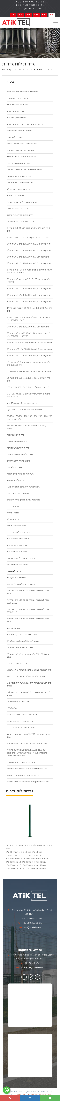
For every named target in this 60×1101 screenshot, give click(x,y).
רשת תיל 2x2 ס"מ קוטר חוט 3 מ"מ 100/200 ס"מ (28, 256)
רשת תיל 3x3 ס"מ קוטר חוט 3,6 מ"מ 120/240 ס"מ (29, 288)
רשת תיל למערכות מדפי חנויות (20, 473)
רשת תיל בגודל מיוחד (16, 195)
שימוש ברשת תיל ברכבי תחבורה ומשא (23, 486)
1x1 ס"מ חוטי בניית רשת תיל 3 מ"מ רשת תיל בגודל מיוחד (29, 684)
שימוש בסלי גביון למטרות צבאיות (21, 558)
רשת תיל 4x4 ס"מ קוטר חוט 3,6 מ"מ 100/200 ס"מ (29, 301)
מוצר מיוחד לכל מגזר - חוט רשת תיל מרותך (25, 124)
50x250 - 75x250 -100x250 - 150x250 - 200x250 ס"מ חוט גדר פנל (29, 417)
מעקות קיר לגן (13, 519)
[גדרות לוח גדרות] (16, 22)
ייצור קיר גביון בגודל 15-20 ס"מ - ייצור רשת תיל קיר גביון (29, 735)
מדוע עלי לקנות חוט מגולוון (18, 189)
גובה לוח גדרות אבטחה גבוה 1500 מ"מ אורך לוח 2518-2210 (28, 592)
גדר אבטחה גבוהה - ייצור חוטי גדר (22, 156)
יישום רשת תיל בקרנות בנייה (19, 532)
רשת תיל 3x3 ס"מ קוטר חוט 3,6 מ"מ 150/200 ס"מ (29, 295)
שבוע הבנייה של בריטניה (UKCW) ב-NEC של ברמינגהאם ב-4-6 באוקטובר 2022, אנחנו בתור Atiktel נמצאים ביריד (27, 753)
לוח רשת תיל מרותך (15, 111)
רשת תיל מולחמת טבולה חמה (20, 647)
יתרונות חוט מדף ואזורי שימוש (20, 215)
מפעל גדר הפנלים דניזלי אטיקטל (21, 584)
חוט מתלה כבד (13, 628)
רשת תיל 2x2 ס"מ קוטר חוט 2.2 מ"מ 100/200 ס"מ (29, 244)
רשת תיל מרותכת (14, 137)
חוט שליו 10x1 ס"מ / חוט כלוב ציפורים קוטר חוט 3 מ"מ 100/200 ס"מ (28, 363)
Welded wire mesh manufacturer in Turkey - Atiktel (27, 427)
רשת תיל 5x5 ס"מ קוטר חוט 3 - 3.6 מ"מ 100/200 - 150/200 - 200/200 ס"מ (29, 335)
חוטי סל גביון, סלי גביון (16, 117)
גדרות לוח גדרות (14, 571)
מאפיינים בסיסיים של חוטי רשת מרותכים (24, 169)
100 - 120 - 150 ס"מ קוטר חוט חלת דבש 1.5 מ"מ (28, 387)
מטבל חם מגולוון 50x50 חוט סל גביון (23, 641)
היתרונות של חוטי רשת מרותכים (21, 150)
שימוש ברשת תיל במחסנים (18, 461)
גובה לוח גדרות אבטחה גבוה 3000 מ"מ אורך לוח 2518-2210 (28, 620)
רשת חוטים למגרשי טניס (17, 441)
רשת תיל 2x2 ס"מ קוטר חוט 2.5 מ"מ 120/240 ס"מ (29, 263)
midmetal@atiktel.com (32, 967)
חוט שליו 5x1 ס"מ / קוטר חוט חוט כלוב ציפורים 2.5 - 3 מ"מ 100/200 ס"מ (29, 319)
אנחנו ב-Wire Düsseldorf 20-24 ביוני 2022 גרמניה (29, 743)
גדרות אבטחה (13, 512)
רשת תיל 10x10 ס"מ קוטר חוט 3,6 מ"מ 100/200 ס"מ (30, 371)
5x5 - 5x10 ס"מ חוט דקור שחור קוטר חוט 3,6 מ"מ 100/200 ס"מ (28, 395)
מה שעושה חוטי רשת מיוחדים (20, 182)
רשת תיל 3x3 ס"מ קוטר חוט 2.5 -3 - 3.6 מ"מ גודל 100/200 (28, 280)
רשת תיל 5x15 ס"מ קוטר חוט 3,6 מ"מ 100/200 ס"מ (29, 349)
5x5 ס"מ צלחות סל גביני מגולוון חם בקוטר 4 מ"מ (28, 676)
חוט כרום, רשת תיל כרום (17, 208)
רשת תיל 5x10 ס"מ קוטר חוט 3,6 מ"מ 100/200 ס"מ (29, 342)
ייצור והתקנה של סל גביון (17, 545)
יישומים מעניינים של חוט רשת (20, 176)
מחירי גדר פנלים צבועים (17, 564)
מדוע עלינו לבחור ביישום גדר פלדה (22, 714)
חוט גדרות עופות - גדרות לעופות (21, 221)
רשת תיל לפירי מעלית (16, 525)
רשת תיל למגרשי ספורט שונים (20, 454)
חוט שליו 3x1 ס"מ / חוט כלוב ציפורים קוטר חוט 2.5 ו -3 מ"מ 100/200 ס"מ (29, 271)
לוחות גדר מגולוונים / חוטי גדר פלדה (22, 91)
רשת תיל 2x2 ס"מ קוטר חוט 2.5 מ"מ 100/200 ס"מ (29, 250)
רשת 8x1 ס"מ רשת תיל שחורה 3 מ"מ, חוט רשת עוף (29, 670)
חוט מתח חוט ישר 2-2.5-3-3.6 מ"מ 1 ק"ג (25, 409)
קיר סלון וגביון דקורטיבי (17, 663)
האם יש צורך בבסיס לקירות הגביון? (22, 634)
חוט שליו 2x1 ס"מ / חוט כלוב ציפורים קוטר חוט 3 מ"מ (30, 237)
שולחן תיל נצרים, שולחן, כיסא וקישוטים (23, 499)
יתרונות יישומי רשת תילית (18, 98)
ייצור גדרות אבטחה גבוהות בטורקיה (22, 762)
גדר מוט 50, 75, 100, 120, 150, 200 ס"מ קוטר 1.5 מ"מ (28, 379)
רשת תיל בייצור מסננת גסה (18, 493)
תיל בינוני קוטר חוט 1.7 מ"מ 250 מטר (23, 403)
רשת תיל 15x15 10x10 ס (18, 701)
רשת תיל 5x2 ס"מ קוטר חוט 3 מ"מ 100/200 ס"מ (28, 326)
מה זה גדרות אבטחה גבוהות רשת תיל (23, 775)
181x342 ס (12, 708)
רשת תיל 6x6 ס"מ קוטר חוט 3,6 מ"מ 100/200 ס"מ (29, 355)
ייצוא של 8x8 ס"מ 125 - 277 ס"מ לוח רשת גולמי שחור (28, 655)
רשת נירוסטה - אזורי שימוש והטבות (22, 143)
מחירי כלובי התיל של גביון (18, 538)
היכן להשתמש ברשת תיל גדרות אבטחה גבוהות (27, 768)
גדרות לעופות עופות (15, 435)
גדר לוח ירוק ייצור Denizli (18, 577)
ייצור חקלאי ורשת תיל (16, 480)
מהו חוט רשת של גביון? (17, 551)
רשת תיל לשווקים (14, 467)
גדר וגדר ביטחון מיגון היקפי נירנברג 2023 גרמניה (28, 781)
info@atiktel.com (32, 927)
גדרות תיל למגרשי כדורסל (18, 448)
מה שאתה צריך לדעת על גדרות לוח (22, 202)
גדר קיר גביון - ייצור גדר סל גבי (20, 721)
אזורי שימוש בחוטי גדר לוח (18, 163)
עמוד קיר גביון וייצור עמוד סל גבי (21, 727)
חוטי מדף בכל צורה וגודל (17, 104)
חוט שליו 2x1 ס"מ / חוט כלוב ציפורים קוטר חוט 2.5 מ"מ (29, 229)
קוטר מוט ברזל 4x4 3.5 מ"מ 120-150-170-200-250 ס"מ (29, 309)
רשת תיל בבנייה (13, 506)
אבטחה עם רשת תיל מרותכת (19, 130)
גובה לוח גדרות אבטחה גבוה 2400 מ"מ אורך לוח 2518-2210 (28, 611)
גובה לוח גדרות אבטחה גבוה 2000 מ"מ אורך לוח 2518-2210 (28, 601)
